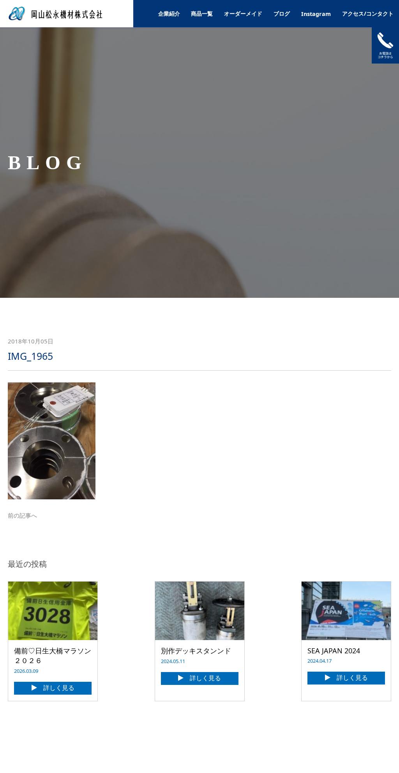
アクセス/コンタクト (368, 13)
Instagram (316, 14)
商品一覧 (202, 13)
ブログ (282, 13)
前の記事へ (22, 515)
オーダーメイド (243, 13)
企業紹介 (169, 13)
